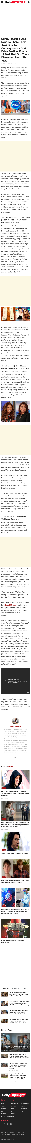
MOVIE (13, 1111)
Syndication (15, 1134)
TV (22, 1111)
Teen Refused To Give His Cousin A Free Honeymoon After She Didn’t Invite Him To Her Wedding (19, 1003)
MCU (12, 1108)
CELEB (3, 1106)
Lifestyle (13, 1106)
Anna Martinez (7, 64)
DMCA (22, 1134)
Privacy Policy (20, 1132)
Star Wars (24, 1108)
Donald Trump (10, 605)
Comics (3, 1108)
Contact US (11, 1132)
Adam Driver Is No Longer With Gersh (14, 853)
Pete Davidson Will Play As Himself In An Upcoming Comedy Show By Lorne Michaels (15, 793)
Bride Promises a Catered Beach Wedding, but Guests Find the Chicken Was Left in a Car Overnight (18, 1065)
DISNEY (3, 1113)
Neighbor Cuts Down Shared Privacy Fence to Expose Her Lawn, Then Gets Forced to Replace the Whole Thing (17, 1076)
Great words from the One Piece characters (12, 941)
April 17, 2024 (18, 64)
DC (2, 1111)
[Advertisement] (15, 21)
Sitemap (3, 1136)
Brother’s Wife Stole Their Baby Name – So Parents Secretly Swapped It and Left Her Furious (19, 1012)
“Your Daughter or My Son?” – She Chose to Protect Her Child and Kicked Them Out (18, 994)
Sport (23, 1106)
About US (3, 1132)
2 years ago (5, 798)
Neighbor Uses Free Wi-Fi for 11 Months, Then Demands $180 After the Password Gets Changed (19, 1056)
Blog (2, 1103)
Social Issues (25, 1103)
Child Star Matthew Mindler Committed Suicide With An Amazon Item (15, 881)
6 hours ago (5, 829)
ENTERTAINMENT (6, 1116)
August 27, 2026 (7, 1050)
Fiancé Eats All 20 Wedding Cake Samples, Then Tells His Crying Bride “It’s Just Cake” (15, 1047)
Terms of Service (5, 1134)
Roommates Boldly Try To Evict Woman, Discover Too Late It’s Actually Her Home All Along (18, 1021)
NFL (12, 1116)
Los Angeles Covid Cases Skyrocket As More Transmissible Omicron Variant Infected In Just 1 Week (15, 911)
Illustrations (14, 1103)
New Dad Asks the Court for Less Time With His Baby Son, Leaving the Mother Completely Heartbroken (15, 824)
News (4, 788)
